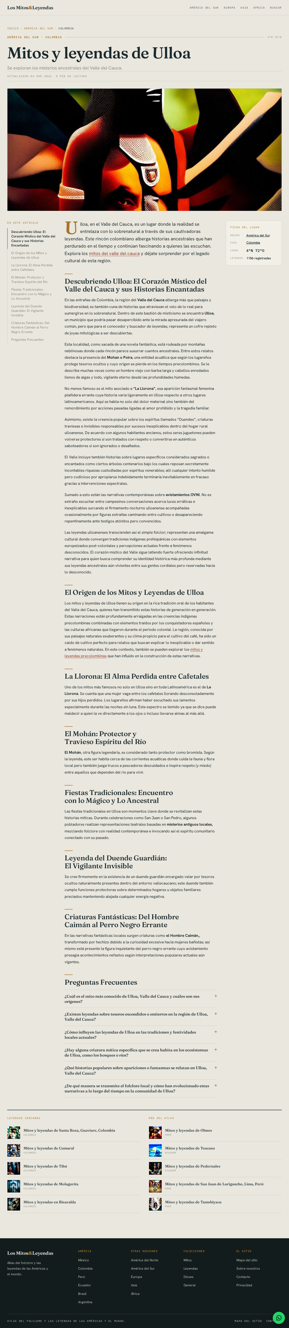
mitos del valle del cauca (114, 253)
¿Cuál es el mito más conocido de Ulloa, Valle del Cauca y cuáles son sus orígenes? (132, 999)
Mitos (188, 1260)
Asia (244, 7)
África (259, 7)
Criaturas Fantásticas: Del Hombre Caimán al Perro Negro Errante (30, 327)
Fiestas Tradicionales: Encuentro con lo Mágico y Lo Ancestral (31, 294)
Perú (81, 1277)
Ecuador (84, 1285)
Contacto (243, 1277)
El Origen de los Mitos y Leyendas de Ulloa (29, 255)
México (83, 1260)
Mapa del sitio (246, 1260)
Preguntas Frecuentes (27, 339)
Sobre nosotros (248, 1268)
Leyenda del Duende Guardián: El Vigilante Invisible (27, 310)
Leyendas (191, 1268)
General (190, 1285)
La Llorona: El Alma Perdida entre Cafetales (32, 267)
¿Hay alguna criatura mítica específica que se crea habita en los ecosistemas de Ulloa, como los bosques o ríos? (136, 1052)
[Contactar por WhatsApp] (279, 1318)
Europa (229, 7)
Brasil (82, 1293)
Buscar (276, 7)
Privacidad (244, 1285)
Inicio (13, 28)
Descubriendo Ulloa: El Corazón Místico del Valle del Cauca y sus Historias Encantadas (33, 238)
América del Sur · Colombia (34, 37)
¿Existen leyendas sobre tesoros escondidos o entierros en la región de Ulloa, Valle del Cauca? (136, 1017)
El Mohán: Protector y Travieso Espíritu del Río (29, 279)
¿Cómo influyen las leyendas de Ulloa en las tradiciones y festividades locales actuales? (130, 1035)
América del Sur (204, 7)
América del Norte (144, 1260)
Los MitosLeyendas (30, 7)
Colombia (66, 28)
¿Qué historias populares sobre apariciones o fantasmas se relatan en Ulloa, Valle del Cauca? (136, 1070)
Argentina (85, 1302)
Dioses (188, 1277)
